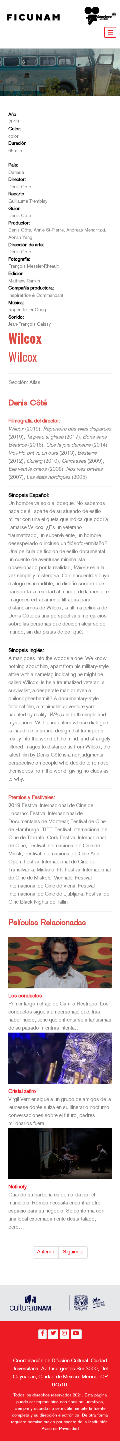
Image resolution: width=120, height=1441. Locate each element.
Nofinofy (17, 1187)
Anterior (45, 1252)
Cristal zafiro (22, 1091)
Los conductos (25, 996)
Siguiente (73, 1252)
